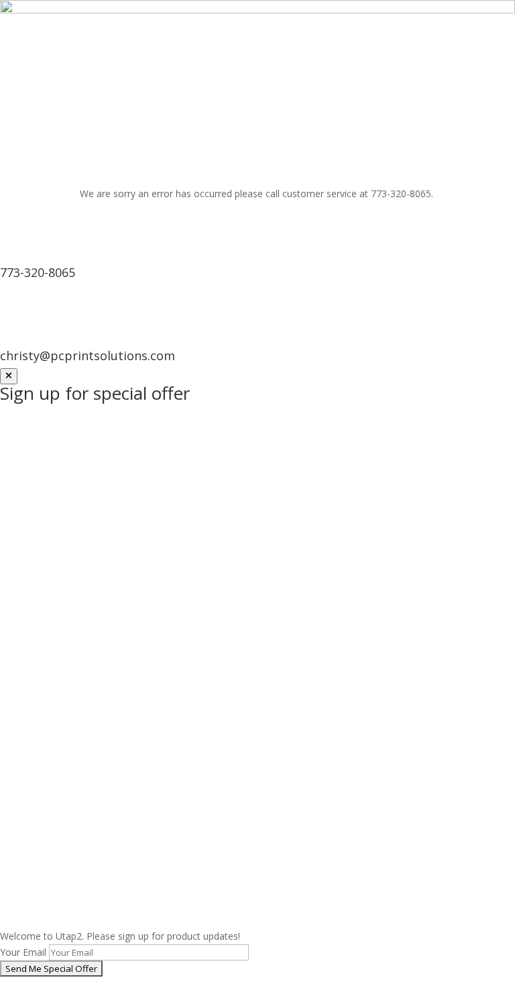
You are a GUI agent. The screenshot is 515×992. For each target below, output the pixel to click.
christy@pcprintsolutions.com (87, 355)
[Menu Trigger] (481, 34)
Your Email (23, 952)
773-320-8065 (37, 272)
